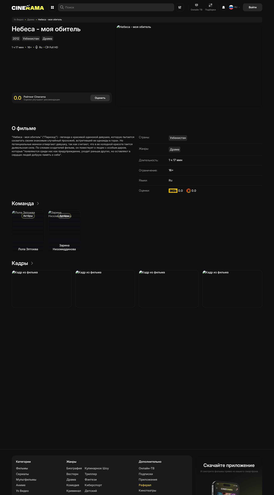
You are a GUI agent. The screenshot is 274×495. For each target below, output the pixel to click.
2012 (16, 38)
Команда (23, 203)
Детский (91, 490)
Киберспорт (93, 485)
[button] (41, 288)
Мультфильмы (26, 479)
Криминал (73, 490)
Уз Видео (18, 19)
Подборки (210, 9)
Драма (30, 19)
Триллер (91, 474)
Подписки (146, 474)
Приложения (148, 479)
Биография (74, 468)
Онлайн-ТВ (146, 468)
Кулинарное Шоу (97, 468)
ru (235, 7)
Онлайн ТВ (196, 9)
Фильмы (22, 468)
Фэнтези (91, 479)
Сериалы (22, 474)
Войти (253, 7)
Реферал (145, 485)
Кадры (20, 263)
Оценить (100, 97)
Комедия (72, 485)
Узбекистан (31, 38)
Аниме (21, 485)
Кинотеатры (147, 490)
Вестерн (72, 474)
